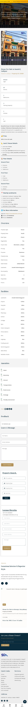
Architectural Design (20, 678)
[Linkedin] (9, 409)
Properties (8, 12)
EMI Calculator (5, 686)
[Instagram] (11, 409)
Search (6, 498)
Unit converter (4, 690)
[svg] (2, 701)
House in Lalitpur (15, 16)
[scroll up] (25, 701)
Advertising (18, 680)
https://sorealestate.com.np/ (14, 213)
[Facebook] (5, 409)
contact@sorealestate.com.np (10, 514)
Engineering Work (19, 674)
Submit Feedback (7, 464)
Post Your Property (6, 688)
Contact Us (4, 684)
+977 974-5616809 (7, 512)
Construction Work (19, 676)
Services (3, 678)
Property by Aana (16, 12)
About (2, 682)
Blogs (2, 680)
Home (2, 12)
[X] (7, 409)
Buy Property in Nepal (17, 14)
